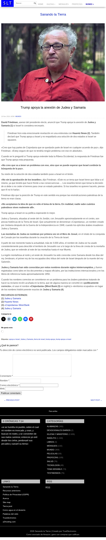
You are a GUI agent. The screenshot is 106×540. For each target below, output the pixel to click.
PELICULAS (52, 453)
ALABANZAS (52, 426)
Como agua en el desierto (14, 510)
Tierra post (7, 506)
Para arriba (53, 411)
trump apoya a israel (63, 339)
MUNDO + (90, 4)
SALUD (50, 461)
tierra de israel (39, 339)
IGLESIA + (51, 4)
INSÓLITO (51, 438)
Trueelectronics (9, 518)
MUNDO (18, 116)
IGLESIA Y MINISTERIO (57, 434)
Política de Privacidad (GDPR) (16, 494)
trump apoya (50, 339)
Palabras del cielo (10, 514)
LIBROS (50, 442)
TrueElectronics (69, 531)
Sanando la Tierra (53, 14)
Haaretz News (11, 302)
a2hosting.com (9, 522)
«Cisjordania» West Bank (16, 305)
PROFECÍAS (77, 4)
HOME (40, 4)
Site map (6, 502)
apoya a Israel (14, 339)
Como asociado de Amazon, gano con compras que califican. (53, 534)
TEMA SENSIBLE (54, 469)
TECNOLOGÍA (53, 465)
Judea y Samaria (12, 298)
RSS (48, 487)
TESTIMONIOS (53, 473)
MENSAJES (64, 4)
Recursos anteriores (11, 491)
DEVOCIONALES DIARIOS (58, 430)
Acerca (6, 498)
